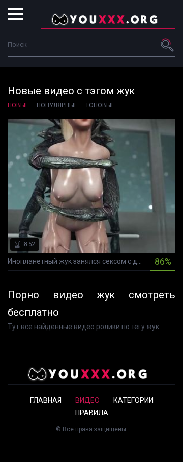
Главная (46, 400)
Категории (133, 400)
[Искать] (167, 45)
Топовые (100, 105)
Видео (87, 400)
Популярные (57, 105)
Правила (91, 413)
